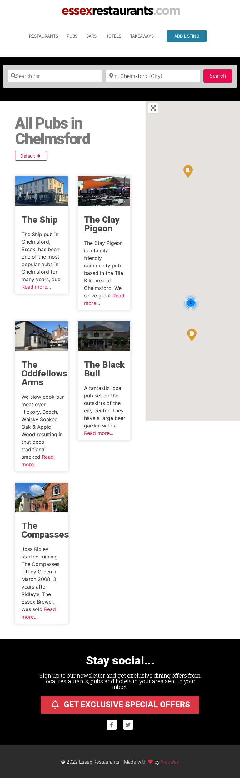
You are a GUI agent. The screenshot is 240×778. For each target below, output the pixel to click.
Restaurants (43, 35)
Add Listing (186, 35)
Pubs (72, 35)
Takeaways (142, 35)
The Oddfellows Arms (45, 373)
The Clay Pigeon (102, 224)
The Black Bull (104, 369)
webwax (170, 762)
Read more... (36, 287)
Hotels (113, 35)
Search (221, 75)
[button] (192, 335)
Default (28, 156)
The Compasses (45, 530)
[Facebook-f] (112, 725)
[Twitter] (128, 725)
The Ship (40, 220)
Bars (91, 35)
